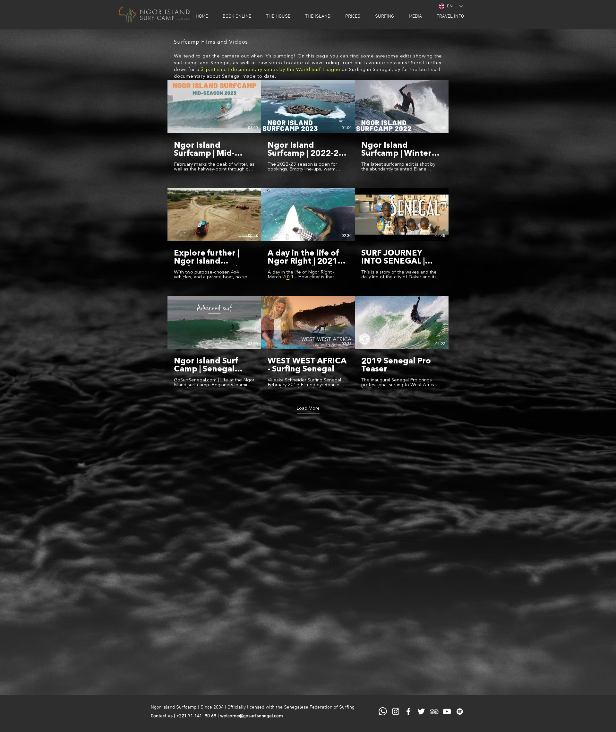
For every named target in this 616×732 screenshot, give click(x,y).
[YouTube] (447, 711)
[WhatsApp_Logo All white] (383, 711)
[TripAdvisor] (434, 711)
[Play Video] (214, 106)
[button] (237, 16)
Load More (308, 408)
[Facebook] (408, 711)
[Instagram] (395, 711)
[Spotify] (460, 711)
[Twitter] (421, 711)
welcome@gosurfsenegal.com (251, 716)
